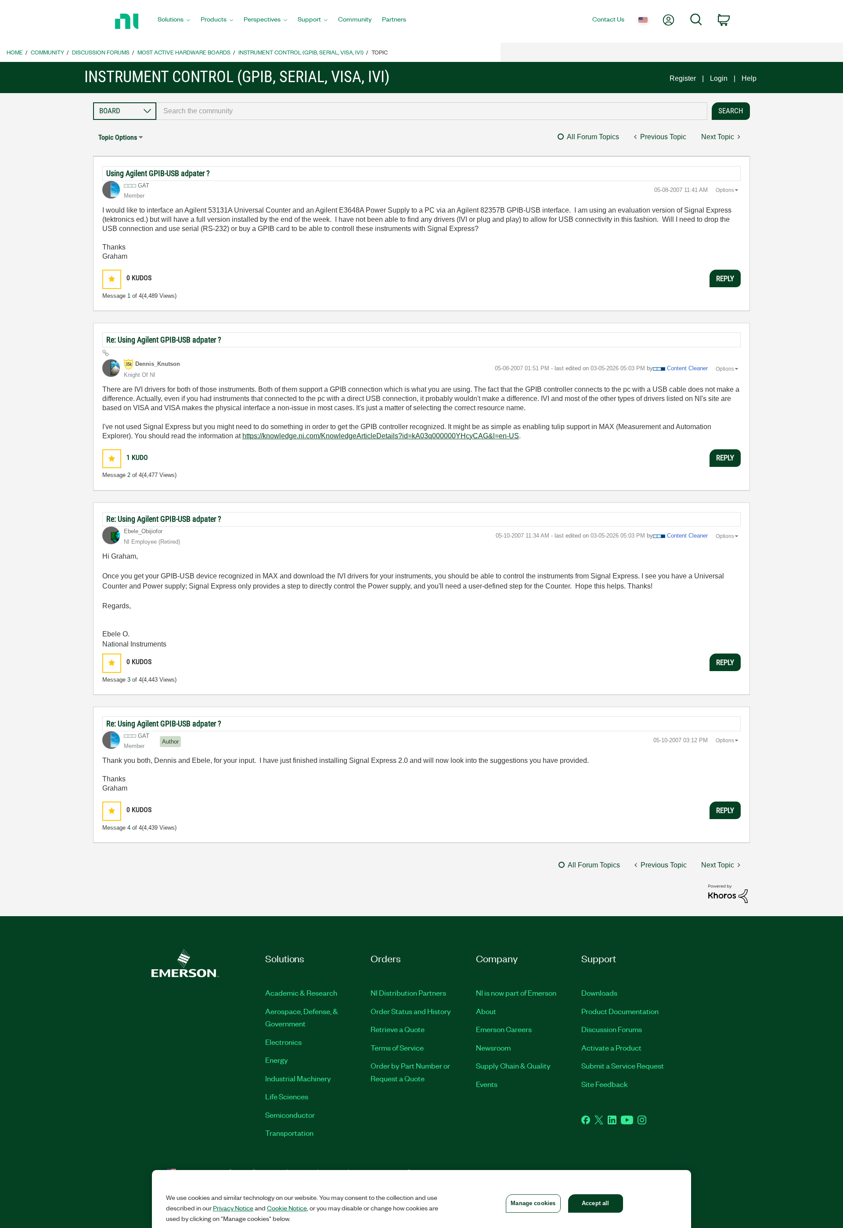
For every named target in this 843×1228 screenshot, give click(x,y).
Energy (276, 1060)
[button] (112, 279)
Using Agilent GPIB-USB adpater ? (158, 173)
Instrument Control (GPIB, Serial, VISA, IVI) (301, 52)
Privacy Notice (233, 1207)
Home (15, 52)
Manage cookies (533, 1203)
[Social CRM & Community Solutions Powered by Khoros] (728, 893)
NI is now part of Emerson (516, 992)
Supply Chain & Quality (513, 1065)
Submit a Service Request (622, 1065)
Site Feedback (604, 1084)
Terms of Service (397, 1047)
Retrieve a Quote (398, 1029)
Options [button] (725, 190)
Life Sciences (286, 1096)
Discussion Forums (101, 52)
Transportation (289, 1133)
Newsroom (493, 1047)
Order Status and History (411, 1011)
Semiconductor (290, 1115)
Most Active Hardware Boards (184, 52)
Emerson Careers (504, 1029)
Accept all (595, 1203)
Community (47, 52)
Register (683, 78)
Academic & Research (301, 992)
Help (749, 78)
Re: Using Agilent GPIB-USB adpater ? (163, 339)
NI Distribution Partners (408, 992)
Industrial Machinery (298, 1078)
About (486, 1011)
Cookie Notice (287, 1207)
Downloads (599, 992)
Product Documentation (620, 1011)
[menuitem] (173, 21)
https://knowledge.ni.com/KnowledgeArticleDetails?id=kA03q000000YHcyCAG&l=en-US (380, 436)
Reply (725, 278)
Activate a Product (611, 1047)
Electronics (283, 1042)
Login (719, 78)
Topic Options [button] (117, 137)
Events (486, 1084)
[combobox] (431, 111)
